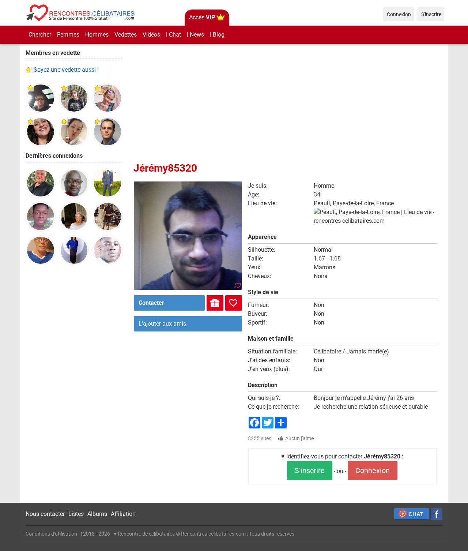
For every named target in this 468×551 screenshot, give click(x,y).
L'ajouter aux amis (162, 323)
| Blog (217, 34)
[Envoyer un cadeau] (215, 303)
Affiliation (123, 513)
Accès (202, 17)
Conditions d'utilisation (51, 534)
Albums (97, 513)
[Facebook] (436, 514)
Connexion (372, 470)
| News (195, 34)
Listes (76, 513)
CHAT (415, 514)
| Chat (173, 34)
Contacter (151, 302)
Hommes (97, 34)
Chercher (40, 34)
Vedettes (125, 34)
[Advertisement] (74, 384)
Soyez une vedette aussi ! (66, 69)
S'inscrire (310, 470)
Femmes (68, 34)
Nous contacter (45, 513)
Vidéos (151, 34)
